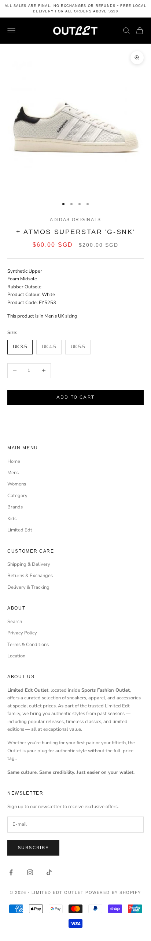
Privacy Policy (22, 633)
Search (14, 621)
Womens (16, 484)
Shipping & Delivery (28, 564)
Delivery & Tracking (28, 587)
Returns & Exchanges (30, 575)
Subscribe (33, 847)
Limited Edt (19, 530)
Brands (15, 507)
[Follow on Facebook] (11, 872)
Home (13, 461)
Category (17, 495)
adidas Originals (75, 219)
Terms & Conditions (28, 644)
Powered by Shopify (113, 892)
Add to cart (75, 397)
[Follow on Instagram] (30, 872)
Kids (11, 518)
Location (16, 656)
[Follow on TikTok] (49, 872)
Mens (13, 472)
